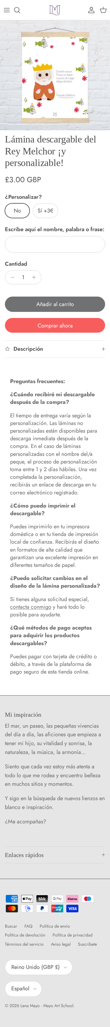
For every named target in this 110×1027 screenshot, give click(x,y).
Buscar (11, 926)
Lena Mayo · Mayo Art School (46, 1006)
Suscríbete (87, 944)
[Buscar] (20, 10)
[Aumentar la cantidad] (35, 277)
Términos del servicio (24, 944)
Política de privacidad (73, 935)
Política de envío (55, 926)
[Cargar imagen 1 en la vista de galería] (55, 75)
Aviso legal (61, 944)
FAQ (28, 926)
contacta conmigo (30, 607)
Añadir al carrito (55, 304)
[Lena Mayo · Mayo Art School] (55, 10)
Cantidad (16, 264)
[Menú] (6, 10)
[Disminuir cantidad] (10, 277)
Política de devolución (25, 935)
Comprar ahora (55, 326)
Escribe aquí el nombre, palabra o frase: (55, 229)
